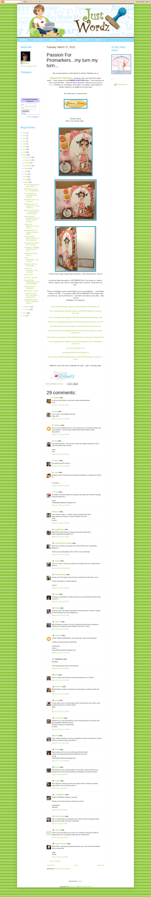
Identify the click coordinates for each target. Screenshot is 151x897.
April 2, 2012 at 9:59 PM (59, 774)
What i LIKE (82, 39)
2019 (24, 135)
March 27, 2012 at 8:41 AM (60, 454)
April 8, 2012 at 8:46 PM (59, 810)
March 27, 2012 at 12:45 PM (61, 466)
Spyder (56, 398)
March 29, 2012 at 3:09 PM (60, 680)
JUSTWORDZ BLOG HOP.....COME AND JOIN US (31, 301)
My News (38, 39)
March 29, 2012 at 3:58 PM (60, 694)
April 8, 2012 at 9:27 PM (59, 823)
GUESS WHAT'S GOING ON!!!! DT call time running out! (31, 238)
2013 (24, 152)
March (26, 182)
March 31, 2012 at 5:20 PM (60, 743)
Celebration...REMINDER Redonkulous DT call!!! (31, 249)
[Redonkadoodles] (120, 84)
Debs (57, 736)
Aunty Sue (58, 686)
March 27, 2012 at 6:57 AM (60, 434)
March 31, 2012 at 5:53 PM (60, 761)
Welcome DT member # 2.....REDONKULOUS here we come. (31, 212)
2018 (24, 138)
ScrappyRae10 (59, 529)
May (25, 177)
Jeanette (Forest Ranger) (63, 543)
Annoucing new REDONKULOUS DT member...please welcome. (31, 219)
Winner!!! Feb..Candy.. (31, 291)
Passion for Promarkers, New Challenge (32, 243)
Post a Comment (55, 861)
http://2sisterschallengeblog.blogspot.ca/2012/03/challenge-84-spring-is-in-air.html (75, 322)
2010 (24, 316)
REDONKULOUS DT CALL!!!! (31, 254)
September (28, 166)
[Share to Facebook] (75, 384)
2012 (24, 155)
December (27, 157)
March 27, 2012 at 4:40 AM (60, 405)
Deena (57, 767)
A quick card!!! (28, 275)
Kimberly (26, 63)
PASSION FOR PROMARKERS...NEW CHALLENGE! (31, 282)
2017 (24, 141)
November (27, 160)
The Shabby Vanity (86, 886)
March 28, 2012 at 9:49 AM (60, 554)
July (25, 171)
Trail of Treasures (61, 844)
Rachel (57, 608)
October (27, 163)
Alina (56, 411)
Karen (56, 492)
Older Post (100, 865)
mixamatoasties (60, 574)
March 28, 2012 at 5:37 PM (60, 629)
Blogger (79, 881)
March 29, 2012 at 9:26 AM (60, 668)
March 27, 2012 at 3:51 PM (60, 486)
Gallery (24, 39)
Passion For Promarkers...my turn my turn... (31, 226)
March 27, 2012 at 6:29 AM (60, 419)
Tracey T (58, 622)
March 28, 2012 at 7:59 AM (60, 537)
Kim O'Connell (60, 816)
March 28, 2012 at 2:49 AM (60, 523)
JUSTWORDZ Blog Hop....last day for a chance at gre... (31, 295)
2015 (24, 146)
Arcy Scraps (59, 718)
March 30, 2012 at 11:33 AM (61, 729)
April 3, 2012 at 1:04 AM (59, 788)
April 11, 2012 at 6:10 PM (60, 857)
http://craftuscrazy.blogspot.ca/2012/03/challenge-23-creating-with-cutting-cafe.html (75, 337)
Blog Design (73, 886)
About (52, 39)
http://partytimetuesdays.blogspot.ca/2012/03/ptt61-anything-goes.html (75, 307)
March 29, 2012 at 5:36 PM (60, 712)
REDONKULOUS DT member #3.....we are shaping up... (31, 205)
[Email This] (68, 384)
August (26, 168)
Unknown (57, 425)
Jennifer (58, 830)
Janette (57, 561)
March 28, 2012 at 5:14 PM (60, 615)
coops (56, 472)
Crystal (57, 781)
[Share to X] (72, 384)
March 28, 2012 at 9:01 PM (60, 653)
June (26, 174)
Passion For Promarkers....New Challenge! (31, 270)
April (26, 179)
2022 (24, 133)
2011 (24, 313)
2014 (24, 149)
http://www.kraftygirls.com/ (75, 348)
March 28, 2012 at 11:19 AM (61, 568)
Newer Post (51, 865)
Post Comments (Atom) (62, 869)
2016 (24, 144)
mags (57, 700)
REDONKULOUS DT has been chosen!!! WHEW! (31, 232)
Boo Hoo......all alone (31, 277)
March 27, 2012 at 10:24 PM (61, 505)
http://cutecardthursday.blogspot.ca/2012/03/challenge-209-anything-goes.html (75, 317)
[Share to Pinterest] (77, 384)
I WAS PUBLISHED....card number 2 (31, 259)
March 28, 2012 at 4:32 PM (60, 588)
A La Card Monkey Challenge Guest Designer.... (30, 195)
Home (98, 39)
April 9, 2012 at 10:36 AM (60, 837)
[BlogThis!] (70, 384)
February (27, 307)
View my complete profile (29, 66)
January (27, 309)
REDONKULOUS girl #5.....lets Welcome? (31, 190)
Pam (56, 675)
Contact (65, 39)
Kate (55, 441)
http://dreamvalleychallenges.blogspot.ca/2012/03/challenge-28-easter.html (75, 326)
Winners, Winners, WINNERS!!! (30, 287)
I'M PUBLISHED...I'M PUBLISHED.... (30, 265)
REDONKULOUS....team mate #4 (31, 200)
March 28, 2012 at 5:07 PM (60, 601)
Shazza (56, 460)
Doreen (56, 512)
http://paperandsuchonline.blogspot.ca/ (75, 352)
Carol (57, 594)
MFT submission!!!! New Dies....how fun (31, 185)
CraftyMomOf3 (60, 794)
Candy (57, 749)
